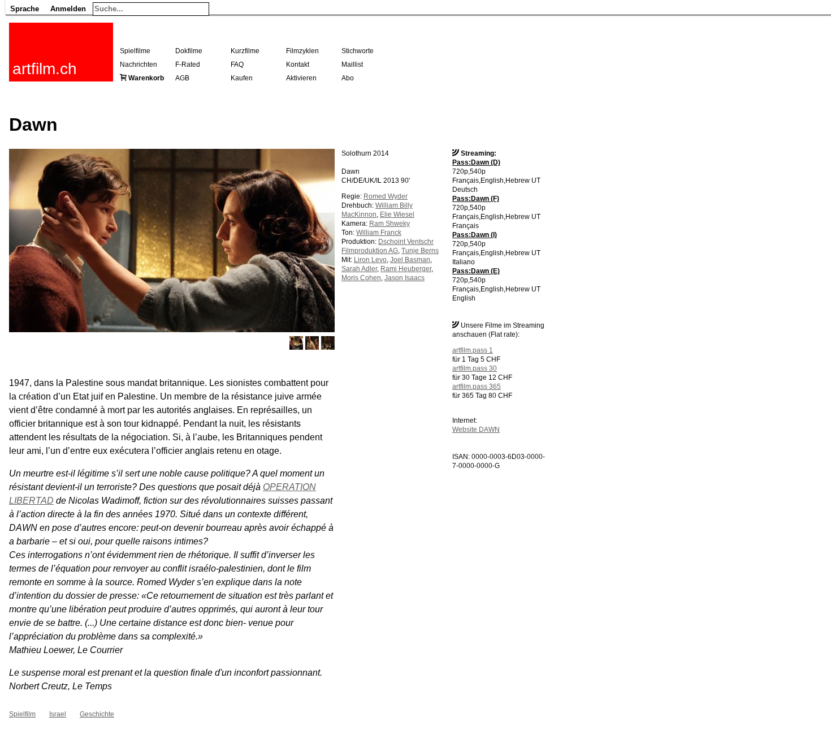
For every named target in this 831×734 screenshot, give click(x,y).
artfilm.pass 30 (474, 368)
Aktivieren (301, 78)
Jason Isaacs (404, 278)
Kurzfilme (245, 51)
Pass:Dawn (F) (475, 199)
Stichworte (357, 51)
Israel (57, 714)
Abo (347, 78)
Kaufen (242, 78)
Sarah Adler (359, 269)
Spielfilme (135, 51)
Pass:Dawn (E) (476, 271)
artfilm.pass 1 (472, 350)
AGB (182, 78)
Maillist (352, 64)
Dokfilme (188, 51)
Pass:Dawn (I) (474, 235)
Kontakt (297, 64)
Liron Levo (370, 260)
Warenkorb (146, 78)
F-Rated (187, 64)
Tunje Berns (420, 251)
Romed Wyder (385, 196)
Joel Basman (410, 260)
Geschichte (97, 714)
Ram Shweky (389, 224)
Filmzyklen (302, 51)
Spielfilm (22, 714)
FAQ (237, 64)
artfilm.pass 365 (476, 386)
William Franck (378, 233)
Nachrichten (138, 64)
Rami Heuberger (405, 269)
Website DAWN (476, 429)
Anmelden (68, 9)
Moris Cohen (361, 278)
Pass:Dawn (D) (476, 162)
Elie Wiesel (397, 214)
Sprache (24, 9)
